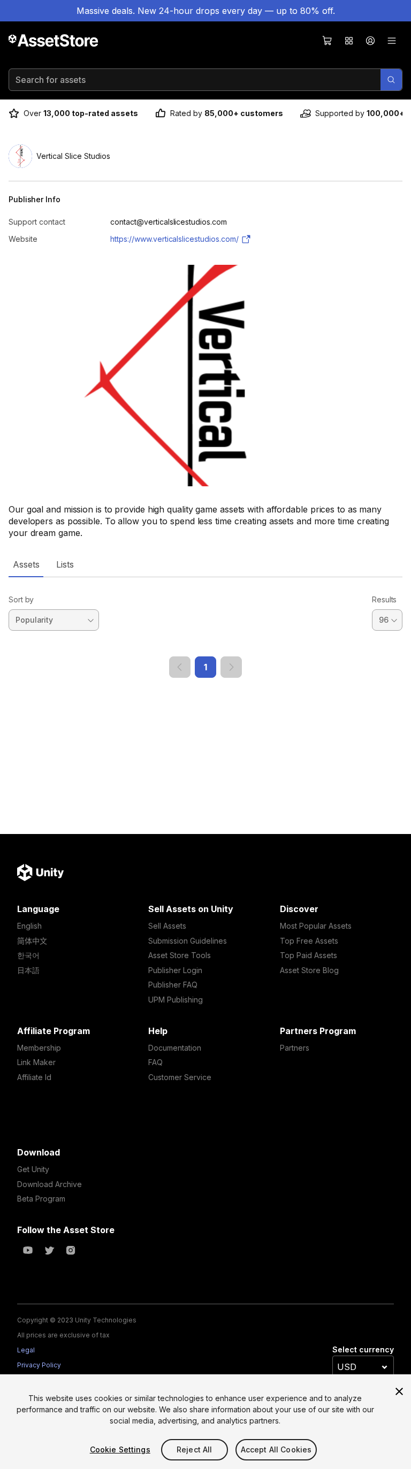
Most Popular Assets (316, 925)
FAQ (155, 1062)
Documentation (174, 1047)
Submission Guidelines (187, 940)
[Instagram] (70, 1250)
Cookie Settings (120, 1449)
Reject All (194, 1449)
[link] (180, 667)
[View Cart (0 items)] (327, 40)
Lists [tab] (65, 564)
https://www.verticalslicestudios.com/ (174, 238)
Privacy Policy (39, 1365)
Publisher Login (175, 970)
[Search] (391, 79)
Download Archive (49, 1184)
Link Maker (36, 1062)
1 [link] (205, 667)
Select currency (363, 1349)
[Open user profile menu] (370, 40)
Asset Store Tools (179, 955)
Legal (26, 1350)
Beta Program (41, 1198)
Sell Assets (167, 925)
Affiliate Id (34, 1077)
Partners (294, 1047)
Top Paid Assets (308, 955)
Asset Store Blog (309, 970)
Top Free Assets (309, 940)
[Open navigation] (391, 40)
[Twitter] (49, 1250)
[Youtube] (28, 1250)
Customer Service (179, 1077)
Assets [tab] (26, 564)
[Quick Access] (349, 40)
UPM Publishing (175, 999)
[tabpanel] (205, 627)
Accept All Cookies (276, 1449)
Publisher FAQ (172, 984)
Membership (39, 1047)
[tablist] (205, 564)
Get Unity (33, 1169)
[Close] (399, 1391)
